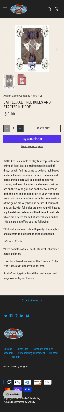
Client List (22, 349)
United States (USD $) (14, 366)
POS (5, 401)
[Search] (49, 9)
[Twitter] (5, 316)
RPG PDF (37, 95)
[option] (32, 48)
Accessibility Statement (31, 353)
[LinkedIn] (21, 316)
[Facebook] (11, 316)
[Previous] (7, 49)
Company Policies (43, 349)
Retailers (8, 353)
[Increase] (20, 128)
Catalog (7, 349)
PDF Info (15, 357)
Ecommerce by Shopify (23, 401)
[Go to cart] (57, 9)
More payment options (32, 146)
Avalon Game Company (16, 95)
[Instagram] (16, 316)
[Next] (56, 49)
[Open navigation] (5, 9)
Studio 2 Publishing (30, 398)
